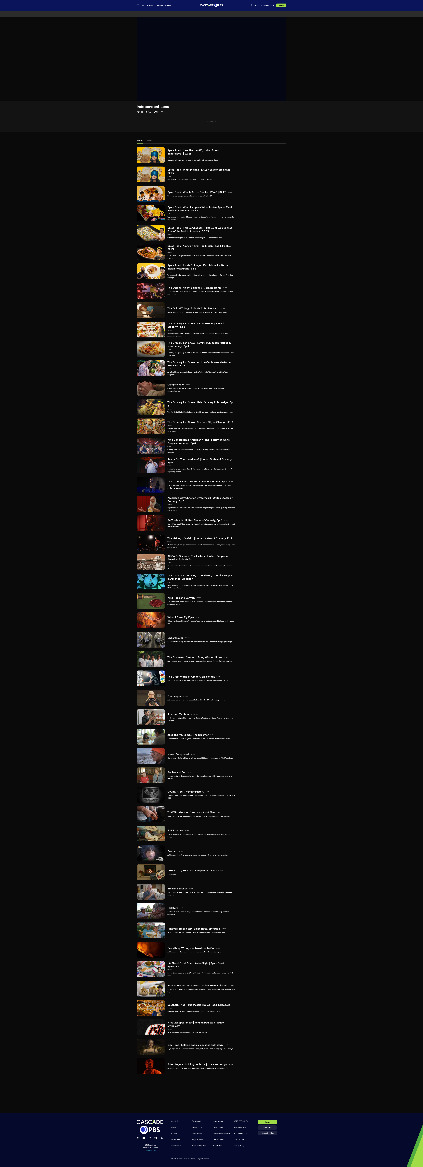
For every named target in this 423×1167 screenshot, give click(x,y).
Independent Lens (153, 106)
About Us (174, 1121)
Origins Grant (218, 1127)
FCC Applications (240, 1134)
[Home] (150, 1127)
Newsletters (267, 1127)
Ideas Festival (218, 1121)
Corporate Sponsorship (221, 1134)
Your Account (176, 1146)
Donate (281, 5)
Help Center (175, 1140)
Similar (149, 140)
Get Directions (150, 1150)
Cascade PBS (181, 1159)
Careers (174, 1134)
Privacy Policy (239, 1146)
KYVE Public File (240, 1127)
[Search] (251, 5)
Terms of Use (239, 1140)
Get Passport (197, 1134)
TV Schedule (196, 1121)
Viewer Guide (197, 1127)
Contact (174, 1127)
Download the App (199, 1146)
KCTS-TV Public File (241, 1121)
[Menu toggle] (138, 5)
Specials (140, 140)
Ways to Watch (197, 1140)
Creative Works (218, 1140)
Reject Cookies (268, 1133)
